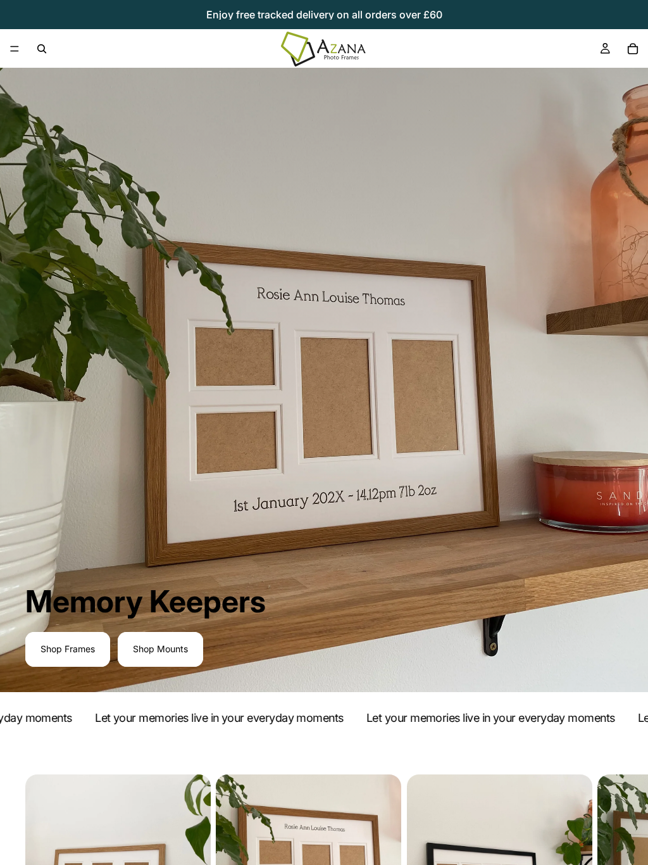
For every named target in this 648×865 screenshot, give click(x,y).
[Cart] (633, 49)
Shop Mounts (160, 648)
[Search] (42, 49)
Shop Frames (67, 648)
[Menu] (14, 48)
